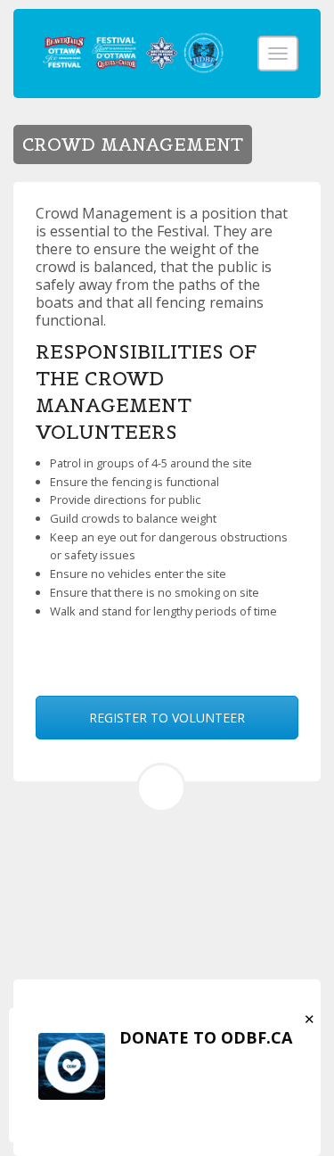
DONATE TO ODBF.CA (205, 1037)
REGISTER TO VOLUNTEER (167, 717)
